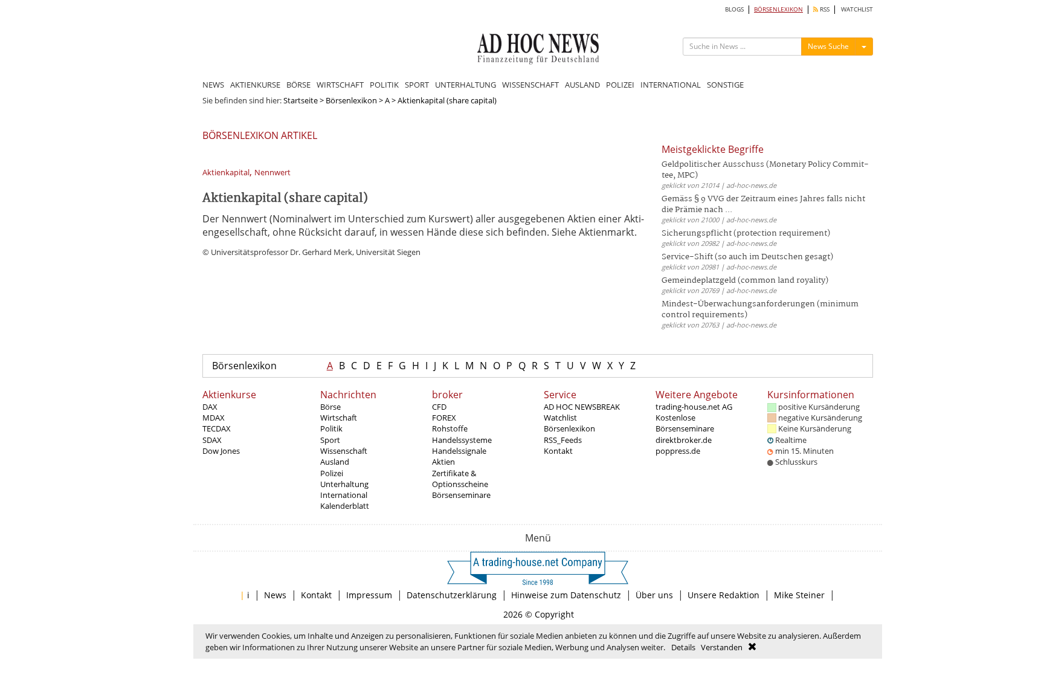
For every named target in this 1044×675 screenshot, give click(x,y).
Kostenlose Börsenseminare (685, 423)
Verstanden (722, 647)
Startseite (300, 100)
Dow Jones (221, 450)
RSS (824, 9)
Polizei (331, 473)
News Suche (828, 46)
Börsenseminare (461, 494)
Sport (330, 439)
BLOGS (734, 9)
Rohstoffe (450, 428)
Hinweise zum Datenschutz (566, 595)
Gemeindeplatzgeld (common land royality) (745, 280)
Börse (330, 406)
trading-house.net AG (694, 406)
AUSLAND (582, 84)
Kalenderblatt (344, 505)
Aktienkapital (226, 172)
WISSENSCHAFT (530, 84)
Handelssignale (459, 450)
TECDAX (216, 428)
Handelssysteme (462, 439)
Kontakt (558, 450)
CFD (439, 406)
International (343, 494)
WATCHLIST (857, 9)
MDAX (213, 417)
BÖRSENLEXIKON (778, 9)
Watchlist (560, 417)
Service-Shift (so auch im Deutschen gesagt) (747, 257)
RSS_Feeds (563, 439)
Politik (331, 428)
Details (683, 647)
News (275, 595)
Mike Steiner (799, 595)
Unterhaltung (344, 484)
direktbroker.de (684, 439)
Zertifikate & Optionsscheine (460, 478)
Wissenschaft (343, 450)
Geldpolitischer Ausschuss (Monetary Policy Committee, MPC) (765, 170)
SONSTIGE (725, 84)
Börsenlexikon (351, 100)
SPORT (417, 84)
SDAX (212, 439)
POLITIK (384, 84)
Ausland (334, 461)
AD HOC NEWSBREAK (582, 406)
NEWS (213, 84)
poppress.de (678, 450)
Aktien (443, 461)
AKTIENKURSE (255, 84)
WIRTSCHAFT (340, 84)
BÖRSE (298, 84)
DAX (210, 406)
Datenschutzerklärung (452, 595)
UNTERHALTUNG (465, 84)
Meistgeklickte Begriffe (713, 149)
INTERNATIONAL (670, 84)
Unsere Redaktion (723, 595)
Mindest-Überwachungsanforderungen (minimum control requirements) (760, 309)
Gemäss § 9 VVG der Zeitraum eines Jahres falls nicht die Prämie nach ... (763, 204)
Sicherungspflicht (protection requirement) (746, 233)
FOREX (444, 417)
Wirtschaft (338, 417)
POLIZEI (620, 84)
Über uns (654, 595)
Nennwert (272, 172)
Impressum (369, 595)
